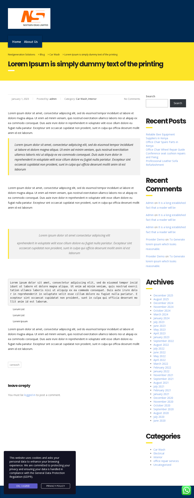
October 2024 (161, 310)
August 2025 (161, 299)
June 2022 (159, 352)
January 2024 (161, 318)
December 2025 (163, 295)
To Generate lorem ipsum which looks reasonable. (165, 244)
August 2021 (161, 382)
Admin (150, 203)
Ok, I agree (23, 486)
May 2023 (159, 329)
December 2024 (163, 303)
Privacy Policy (55, 486)
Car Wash (159, 449)
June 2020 (159, 420)
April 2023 (159, 333)
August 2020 (161, 413)
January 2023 (161, 337)
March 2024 (160, 314)
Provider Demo (155, 239)
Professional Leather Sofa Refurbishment (162, 163)
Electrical (158, 453)
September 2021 (163, 379)
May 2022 (159, 356)
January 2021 (161, 394)
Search (150, 96)
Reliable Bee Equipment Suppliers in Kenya (160, 136)
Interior (157, 457)
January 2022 (161, 371)
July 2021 (158, 386)
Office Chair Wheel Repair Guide (165, 149)
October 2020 (161, 405)
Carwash (15, 364)
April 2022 (159, 360)
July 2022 (158, 348)
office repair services (166, 461)
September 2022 (163, 341)
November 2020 (163, 401)
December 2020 (163, 398)
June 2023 (159, 326)
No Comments (132, 99)
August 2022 (161, 344)
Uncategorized (162, 465)
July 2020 (158, 417)
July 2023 (158, 322)
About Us (31, 42)
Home (16, 42)
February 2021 (162, 390)
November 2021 (163, 375)
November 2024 (163, 307)
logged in (29, 395)
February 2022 (162, 367)
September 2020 (163, 409)
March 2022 (160, 363)
